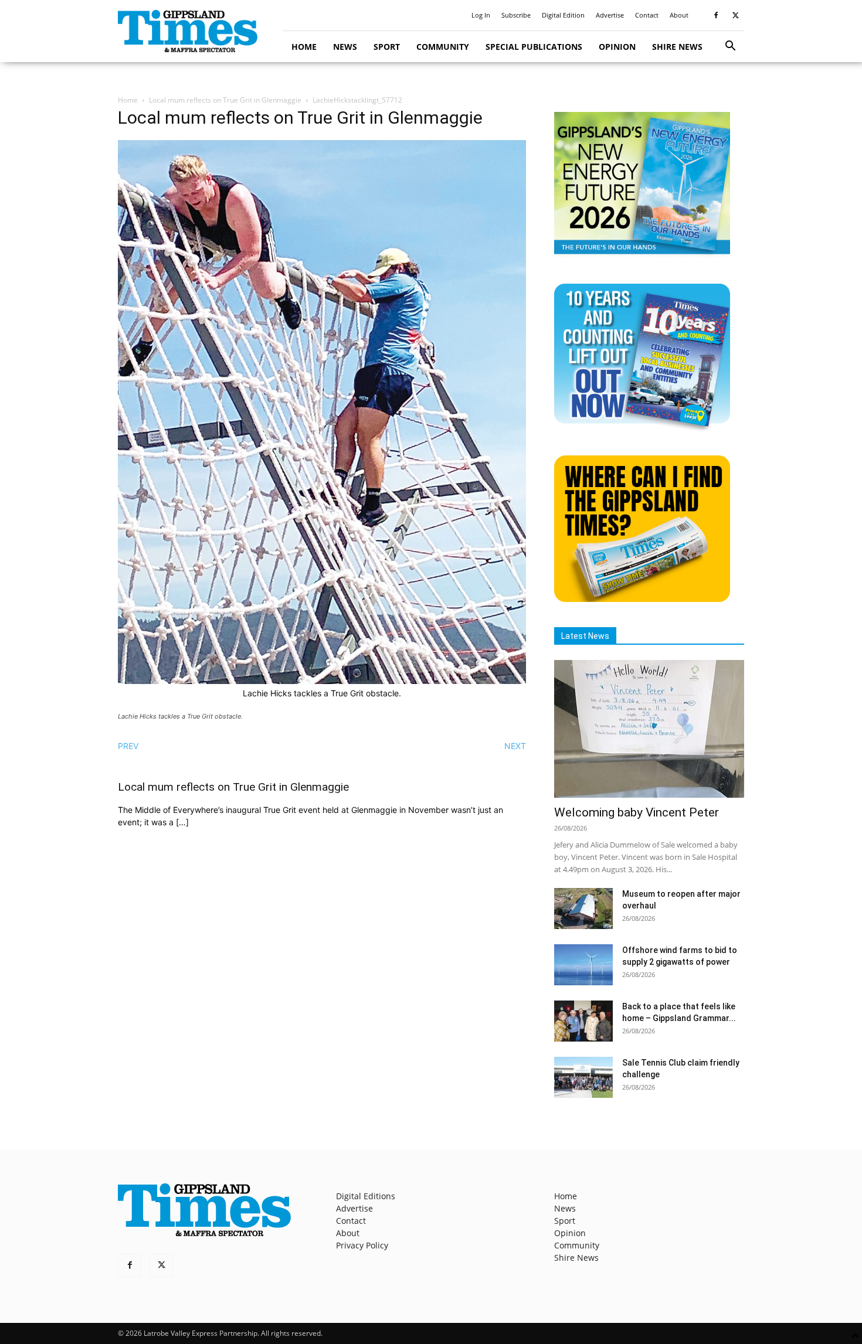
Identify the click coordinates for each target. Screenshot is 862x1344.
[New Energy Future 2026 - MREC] (642, 255)
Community (442, 46)
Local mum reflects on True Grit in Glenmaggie (225, 100)
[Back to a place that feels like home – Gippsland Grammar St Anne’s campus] (583, 1021)
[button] (730, 47)
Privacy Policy (362, 1245)
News (345, 46)
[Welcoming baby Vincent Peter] (649, 729)
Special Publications (534, 46)
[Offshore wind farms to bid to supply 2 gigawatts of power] (583, 964)
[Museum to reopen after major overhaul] (583, 908)
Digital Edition (563, 15)
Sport (387, 46)
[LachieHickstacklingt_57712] (322, 681)
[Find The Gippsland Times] (642, 598)
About (679, 15)
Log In (480, 15)
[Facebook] (716, 15)
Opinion (617, 46)
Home (304, 46)
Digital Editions (365, 1196)
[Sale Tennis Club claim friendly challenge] (583, 1077)
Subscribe (516, 15)
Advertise (610, 15)
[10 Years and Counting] (642, 427)
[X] (735, 15)
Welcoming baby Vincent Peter (636, 812)
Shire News (677, 46)
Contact (647, 15)
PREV (128, 746)
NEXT (515, 746)
